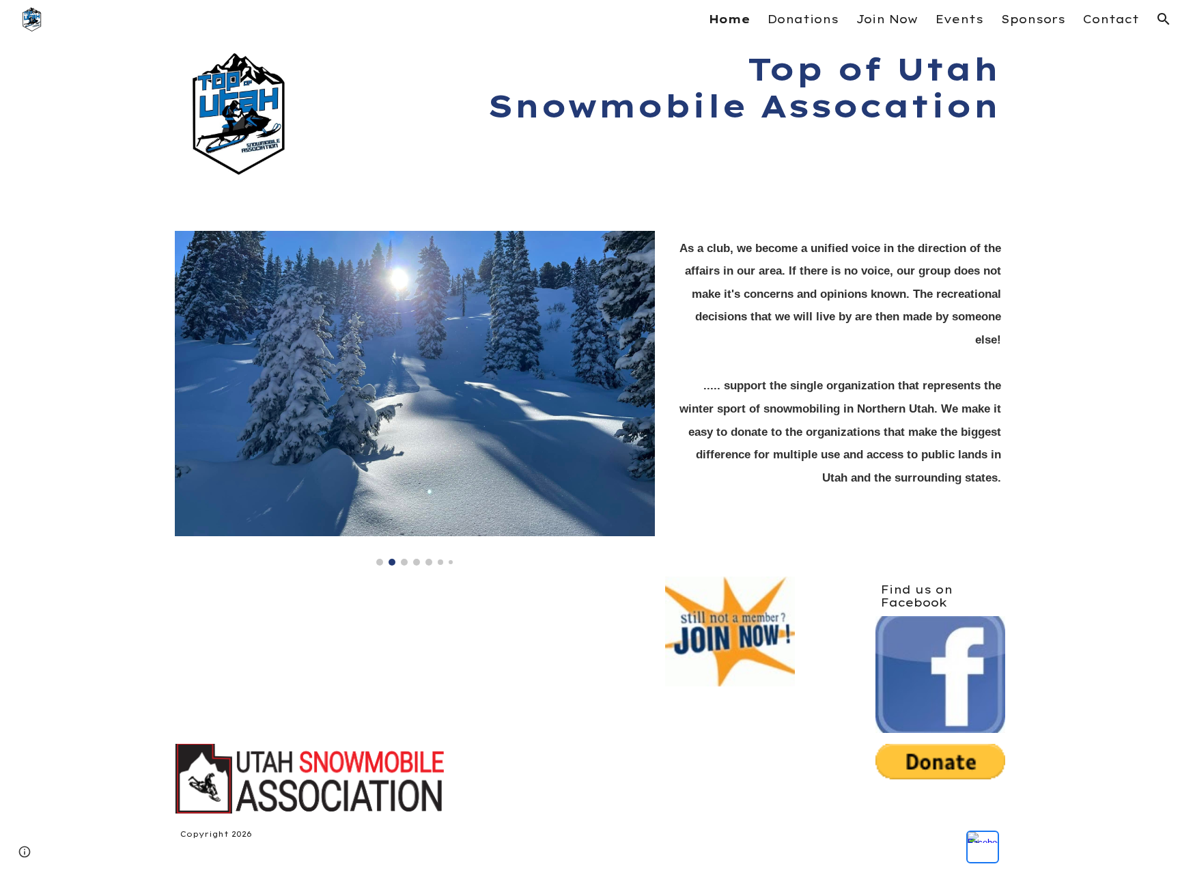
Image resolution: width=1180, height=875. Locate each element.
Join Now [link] (887, 19)
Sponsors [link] (1033, 19)
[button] (1163, 19)
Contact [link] (1111, 19)
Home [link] (729, 19)
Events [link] (959, 19)
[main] (660, 88)
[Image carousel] (415, 398)
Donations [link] (803, 19)
